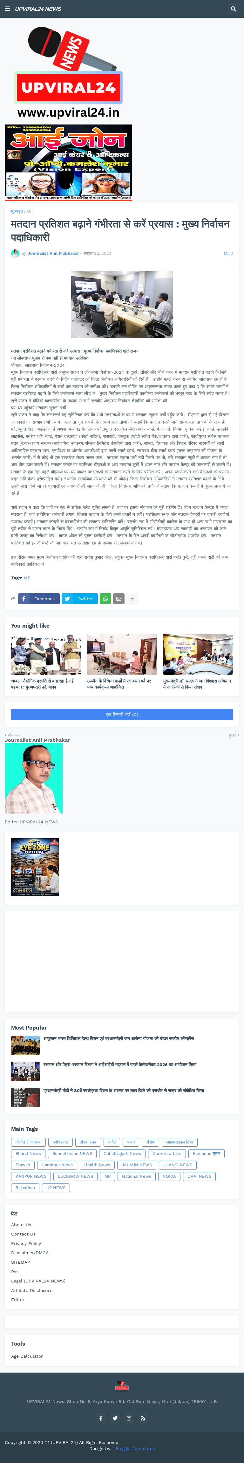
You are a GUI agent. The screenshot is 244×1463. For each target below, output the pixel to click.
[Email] (119, 598)
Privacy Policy (26, 1243)
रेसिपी (150, 1142)
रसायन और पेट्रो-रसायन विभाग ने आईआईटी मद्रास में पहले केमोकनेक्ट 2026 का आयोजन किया (120, 1064)
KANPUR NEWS (31, 1176)
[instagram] (129, 1418)
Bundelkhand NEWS (72, 1153)
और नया (14, 735)
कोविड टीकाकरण (28, 1142)
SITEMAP (20, 1262)
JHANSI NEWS (177, 1165)
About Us (21, 1224)
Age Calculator (27, 1356)
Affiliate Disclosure (31, 1290)
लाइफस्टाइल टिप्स (179, 1142)
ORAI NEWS (199, 1176)
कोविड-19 (60, 1142)
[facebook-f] (101, 1418)
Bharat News (28, 1153)
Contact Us (23, 1233)
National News (136, 1176)
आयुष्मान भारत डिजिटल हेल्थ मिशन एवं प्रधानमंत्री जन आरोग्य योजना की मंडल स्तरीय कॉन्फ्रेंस (119, 1038)
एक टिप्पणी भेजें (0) (122, 714)
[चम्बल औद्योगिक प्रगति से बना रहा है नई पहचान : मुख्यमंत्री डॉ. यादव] (46, 654)
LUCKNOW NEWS (75, 1176)
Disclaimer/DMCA (30, 1252)
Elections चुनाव (206, 1153)
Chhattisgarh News (122, 1153)
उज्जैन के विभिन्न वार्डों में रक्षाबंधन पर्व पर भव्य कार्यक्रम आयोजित (119, 683)
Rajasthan (25, 1187)
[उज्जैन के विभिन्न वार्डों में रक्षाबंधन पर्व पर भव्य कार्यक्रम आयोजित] (122, 654)
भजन (131, 1142)
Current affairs (166, 1153)
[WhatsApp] (105, 598)
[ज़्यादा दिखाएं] (132, 598)
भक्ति (112, 1142)
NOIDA (169, 1176)
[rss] (143, 1418)
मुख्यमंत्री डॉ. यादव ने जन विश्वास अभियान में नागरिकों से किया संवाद (197, 683)
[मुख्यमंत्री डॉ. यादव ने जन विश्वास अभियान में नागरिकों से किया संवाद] (198, 654)
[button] (7, 9)
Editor (17, 1299)
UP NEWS (55, 1187)
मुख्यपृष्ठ (17, 211)
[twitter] (115, 1418)
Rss (14, 1271)
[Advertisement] (122, 961)
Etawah (23, 1165)
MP (30, 211)
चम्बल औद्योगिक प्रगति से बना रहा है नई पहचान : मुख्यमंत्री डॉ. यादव (42, 683)
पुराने (232, 735)
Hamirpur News (57, 1165)
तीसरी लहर (88, 1142)
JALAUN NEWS (137, 1165)
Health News (97, 1165)
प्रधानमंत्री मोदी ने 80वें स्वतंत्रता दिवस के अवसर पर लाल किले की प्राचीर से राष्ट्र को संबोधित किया (124, 1090)
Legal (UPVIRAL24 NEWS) (38, 1280)
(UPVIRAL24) (64, 1442)
